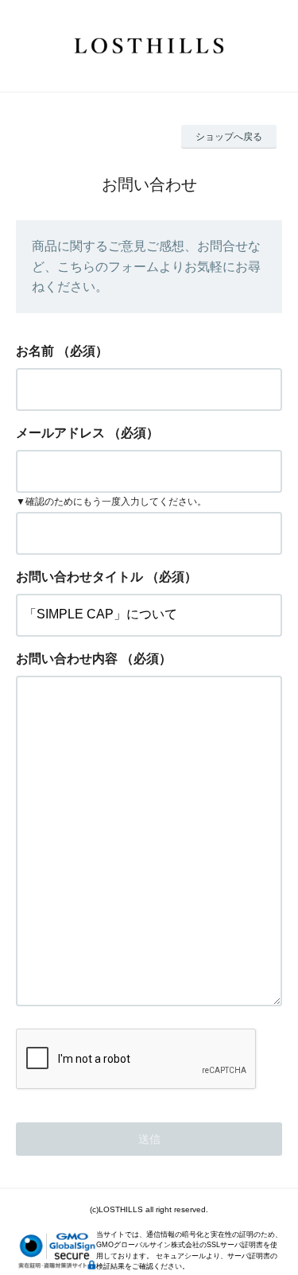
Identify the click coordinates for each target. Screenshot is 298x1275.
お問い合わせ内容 (67, 658)
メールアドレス (60, 433)
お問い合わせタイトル (79, 576)
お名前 (35, 351)
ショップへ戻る (228, 136)
